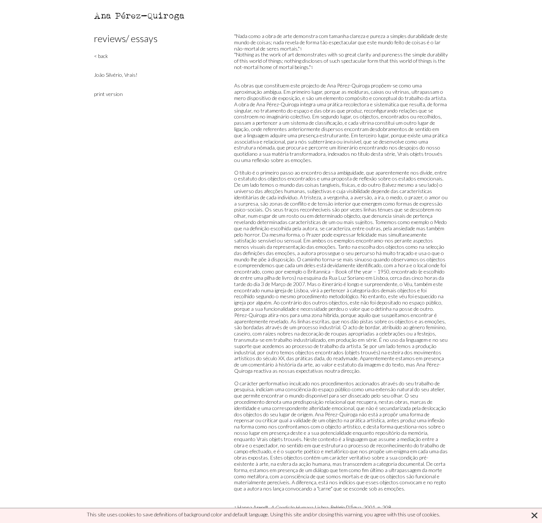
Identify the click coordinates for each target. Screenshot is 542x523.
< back (101, 56)
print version (108, 94)
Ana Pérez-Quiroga (139, 15)
